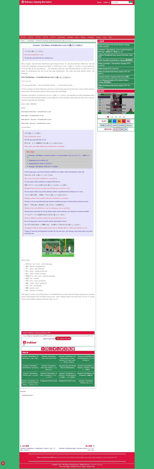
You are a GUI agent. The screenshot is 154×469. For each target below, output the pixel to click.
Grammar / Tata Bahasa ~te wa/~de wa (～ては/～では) (30, 357)
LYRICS (108, 125)
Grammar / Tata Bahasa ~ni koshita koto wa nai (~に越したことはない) (58, 45)
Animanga (91, 37)
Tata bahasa (31, 40)
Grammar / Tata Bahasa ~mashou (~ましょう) (86, 382)
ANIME (102, 125)
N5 (110, 121)
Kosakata (70, 37)
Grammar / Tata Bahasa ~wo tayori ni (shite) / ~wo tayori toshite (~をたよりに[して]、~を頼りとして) (58, 156)
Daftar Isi (106, 2)
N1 (128, 121)
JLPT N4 (30, 37)
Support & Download (49, 338)
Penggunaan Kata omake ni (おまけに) (40, 163)
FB (122, 129)
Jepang (98, 37)
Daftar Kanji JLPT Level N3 (108, 68)
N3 (119, 121)
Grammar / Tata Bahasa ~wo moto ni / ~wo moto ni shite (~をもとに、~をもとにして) (30, 382)
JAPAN (115, 125)
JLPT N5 (23, 37)
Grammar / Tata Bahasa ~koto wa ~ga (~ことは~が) (30, 374)
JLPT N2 (45, 37)
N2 (124, 121)
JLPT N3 (38, 37)
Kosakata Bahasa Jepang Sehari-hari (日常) (113, 77)
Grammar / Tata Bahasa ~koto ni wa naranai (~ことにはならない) (48, 367)
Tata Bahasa (61, 37)
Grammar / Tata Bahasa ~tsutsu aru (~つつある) (43, 166)
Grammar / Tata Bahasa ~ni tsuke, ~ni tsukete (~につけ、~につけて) (48, 375)
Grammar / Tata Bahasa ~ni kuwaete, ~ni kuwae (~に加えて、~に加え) (85, 367)
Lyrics (104, 37)
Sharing (83, 37)
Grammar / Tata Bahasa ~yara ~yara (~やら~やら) (48, 357)
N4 (114, 121)
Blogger (68, 466)
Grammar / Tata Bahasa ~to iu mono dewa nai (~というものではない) (85, 358)
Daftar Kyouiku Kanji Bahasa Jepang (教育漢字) (115, 60)
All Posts (129, 125)
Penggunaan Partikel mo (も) (67, 381)
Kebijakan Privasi (76, 466)
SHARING (122, 125)
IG (114, 129)
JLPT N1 (52, 37)
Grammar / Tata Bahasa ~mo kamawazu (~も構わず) (85, 374)
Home (22, 40)
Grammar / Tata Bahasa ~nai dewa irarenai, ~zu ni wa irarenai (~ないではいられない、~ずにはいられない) (67, 359)
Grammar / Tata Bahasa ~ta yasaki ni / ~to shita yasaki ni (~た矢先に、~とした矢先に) (67, 375)
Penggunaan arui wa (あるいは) (38, 160)
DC (126, 129)
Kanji (76, 37)
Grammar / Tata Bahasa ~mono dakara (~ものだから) (30, 366)
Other (110, 37)
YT (118, 129)
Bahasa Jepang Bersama (38, 2)
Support (84, 466)
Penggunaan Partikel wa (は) (48, 381)
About (99, 2)
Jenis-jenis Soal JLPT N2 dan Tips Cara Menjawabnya (67, 366)
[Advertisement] (77, 20)
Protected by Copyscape (96, 464)
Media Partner (91, 466)
